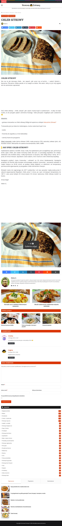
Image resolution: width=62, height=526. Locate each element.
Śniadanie (12, 16)
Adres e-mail (4, 390)
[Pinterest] (15, 286)
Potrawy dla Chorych (7, 463)
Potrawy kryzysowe (6, 460)
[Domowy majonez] (51, 318)
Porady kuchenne (6, 448)
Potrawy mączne (6, 421)
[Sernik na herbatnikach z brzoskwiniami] (5, 509)
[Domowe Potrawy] (31, 5)
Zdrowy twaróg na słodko (7, 325)
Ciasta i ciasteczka (6, 418)
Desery (4, 453)
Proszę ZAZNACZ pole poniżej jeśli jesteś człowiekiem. (13, 396)
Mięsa (3, 413)
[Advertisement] (31, 98)
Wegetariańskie (6, 411)
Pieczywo (12, 12)
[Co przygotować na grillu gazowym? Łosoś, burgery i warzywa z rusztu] (5, 495)
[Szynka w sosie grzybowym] (5, 502)
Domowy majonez (46, 325)
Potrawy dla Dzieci (6, 433)
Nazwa (3, 384)
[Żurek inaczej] (5, 515)
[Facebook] (12, 286)
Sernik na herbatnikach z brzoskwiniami (21, 506)
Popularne (30, 481)
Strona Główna (5, 12)
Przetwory (4, 470)
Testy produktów (6, 458)
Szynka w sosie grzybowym (17, 500)
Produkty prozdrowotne (8, 440)
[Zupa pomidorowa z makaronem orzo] (5, 489)
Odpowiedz (11, 343)
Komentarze (50, 481)
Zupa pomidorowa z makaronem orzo (20, 486)
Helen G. (5, 23)
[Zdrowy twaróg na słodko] (10, 318)
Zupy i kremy (5, 428)
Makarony (4, 450)
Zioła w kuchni (5, 473)
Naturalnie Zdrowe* (50, 122)
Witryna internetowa (37, 390)
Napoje (4, 468)
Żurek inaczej (14, 513)
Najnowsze (11, 481)
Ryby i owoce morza (7, 438)
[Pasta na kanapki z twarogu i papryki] (31, 318)
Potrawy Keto (5, 475)
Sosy (3, 465)
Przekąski (4, 430)
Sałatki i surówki (6, 423)
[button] (31, 245)
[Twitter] (14, 286)
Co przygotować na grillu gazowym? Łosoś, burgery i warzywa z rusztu (28, 493)
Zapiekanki (4, 435)
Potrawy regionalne (7, 443)
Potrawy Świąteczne (7, 426)
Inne (3, 455)
